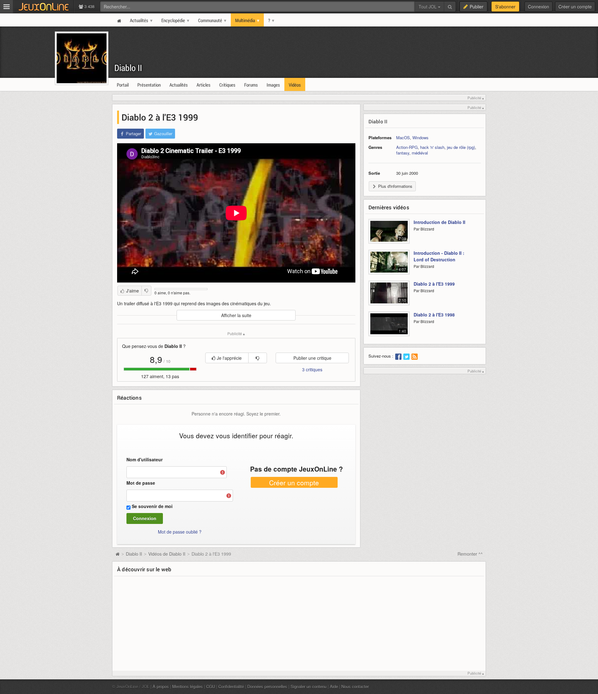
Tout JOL (428, 6)
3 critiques (312, 369)
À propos (161, 686)
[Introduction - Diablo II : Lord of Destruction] (389, 266)
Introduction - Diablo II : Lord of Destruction (439, 256)
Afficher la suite (236, 315)
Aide (334, 686)
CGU (210, 686)
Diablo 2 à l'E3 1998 (434, 314)
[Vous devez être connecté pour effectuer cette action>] (257, 358)
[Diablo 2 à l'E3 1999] (389, 297)
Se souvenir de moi (152, 506)
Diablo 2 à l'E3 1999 (434, 284)
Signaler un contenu (308, 686)
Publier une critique (312, 358)
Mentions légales (187, 686)
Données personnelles (267, 686)
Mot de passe (140, 483)
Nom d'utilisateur (144, 459)
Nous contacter (355, 686)
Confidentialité (231, 686)
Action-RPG (407, 147)
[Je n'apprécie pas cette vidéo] (146, 291)
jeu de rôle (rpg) (461, 147)
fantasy (402, 153)
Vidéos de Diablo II (166, 554)
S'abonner (505, 6)
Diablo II (128, 68)
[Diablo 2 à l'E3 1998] (389, 327)
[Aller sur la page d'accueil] (117, 554)
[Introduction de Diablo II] (389, 235)
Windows (420, 137)
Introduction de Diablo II (439, 222)
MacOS (403, 137)
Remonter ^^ (470, 554)
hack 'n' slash (432, 147)
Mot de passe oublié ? (180, 532)
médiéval (420, 153)
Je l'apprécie (229, 358)
